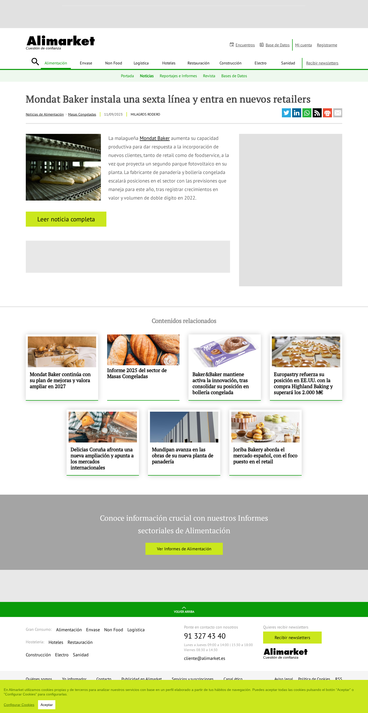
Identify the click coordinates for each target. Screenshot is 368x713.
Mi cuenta (303, 44)
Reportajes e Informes (178, 75)
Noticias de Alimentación (45, 114)
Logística (141, 62)
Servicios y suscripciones (193, 678)
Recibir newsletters (322, 62)
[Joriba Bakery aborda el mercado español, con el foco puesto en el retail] (265, 442)
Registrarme (327, 44)
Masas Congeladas (82, 114)
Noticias (147, 75)
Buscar (35, 61)
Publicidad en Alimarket (141, 678)
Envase (86, 62)
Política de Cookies (314, 678)
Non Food (113, 62)
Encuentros (245, 44)
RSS (338, 678)
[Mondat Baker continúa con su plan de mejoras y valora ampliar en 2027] (62, 367)
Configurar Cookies (19, 705)
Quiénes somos (39, 678)
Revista (209, 75)
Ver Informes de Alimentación (184, 549)
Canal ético (233, 678)
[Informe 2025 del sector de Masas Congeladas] (143, 367)
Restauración (199, 62)
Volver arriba (184, 611)
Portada (127, 75)
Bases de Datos (234, 75)
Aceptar (47, 705)
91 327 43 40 (205, 636)
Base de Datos (278, 44)
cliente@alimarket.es (204, 658)
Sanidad (288, 62)
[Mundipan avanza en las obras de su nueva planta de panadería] (184, 442)
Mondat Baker (155, 138)
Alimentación (56, 62)
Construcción (231, 62)
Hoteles (168, 62)
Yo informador (74, 678)
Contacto (103, 678)
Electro (261, 62)
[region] (184, 696)
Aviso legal (283, 678)
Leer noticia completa (66, 219)
